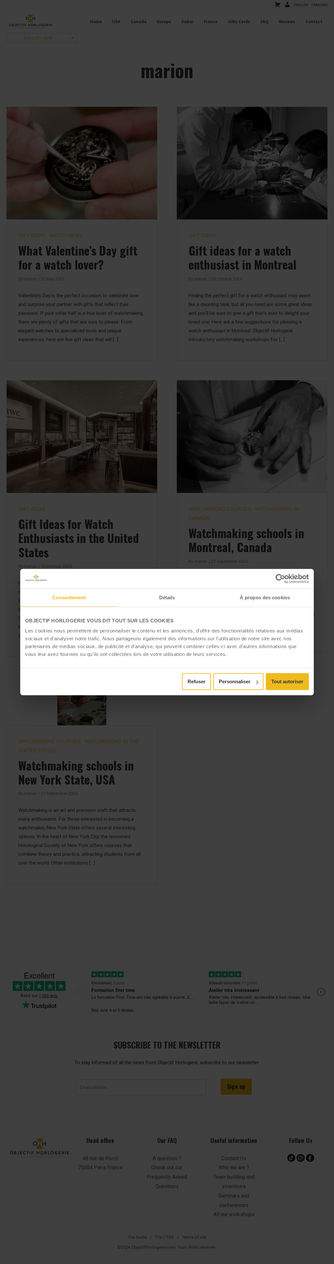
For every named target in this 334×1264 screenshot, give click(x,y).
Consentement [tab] (69, 597)
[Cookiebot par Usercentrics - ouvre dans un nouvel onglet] (280, 578)
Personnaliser (234, 681)
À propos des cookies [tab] (265, 597)
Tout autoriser (287, 681)
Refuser (196, 681)
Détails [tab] (167, 597)
